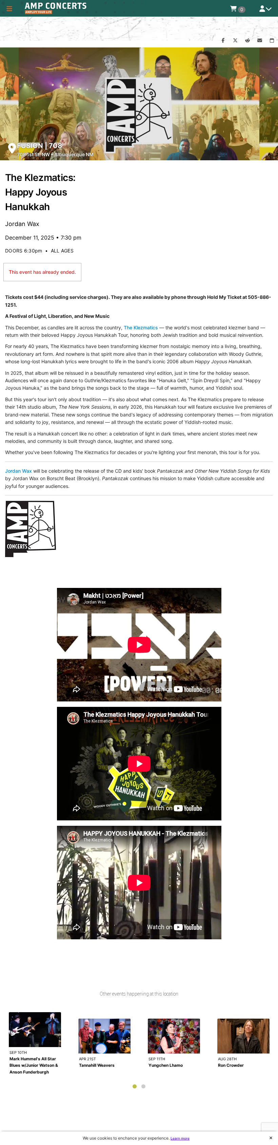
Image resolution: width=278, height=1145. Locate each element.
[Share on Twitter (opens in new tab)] (235, 40)
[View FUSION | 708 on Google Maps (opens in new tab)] (12, 148)
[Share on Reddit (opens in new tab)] (247, 40)
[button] (9, 8)
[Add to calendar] (271, 40)
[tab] (135, 1086)
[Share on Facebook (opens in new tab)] (223, 40)
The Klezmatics (141, 327)
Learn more (180, 1138)
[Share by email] (259, 40)
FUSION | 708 (39, 146)
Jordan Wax (18, 471)
